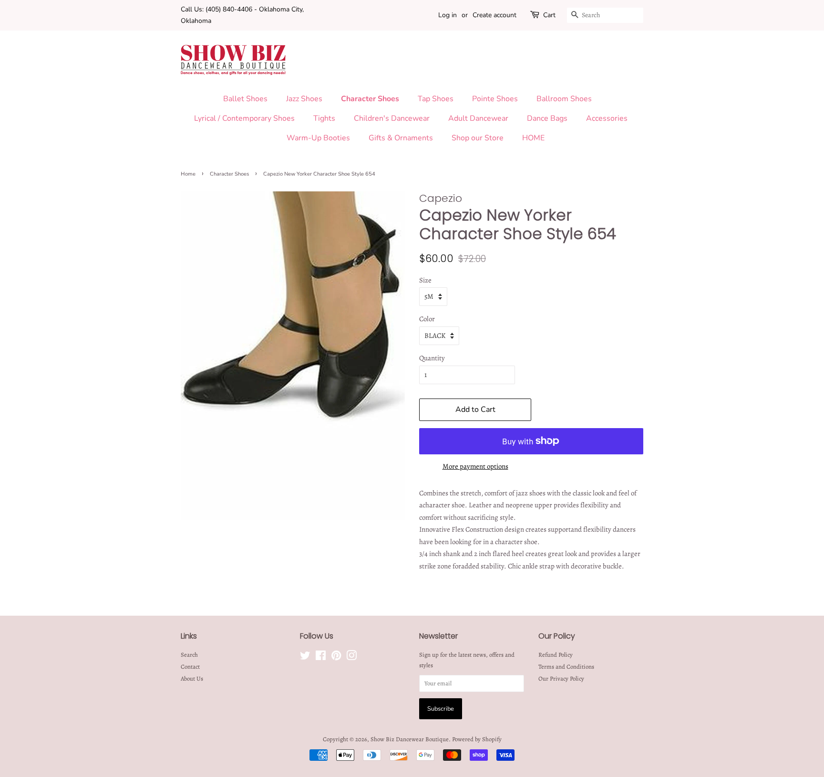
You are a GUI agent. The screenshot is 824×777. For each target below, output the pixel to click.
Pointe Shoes (495, 99)
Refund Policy (555, 655)
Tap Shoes (435, 99)
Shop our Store (478, 138)
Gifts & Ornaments (401, 138)
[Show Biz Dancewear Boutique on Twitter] (305, 657)
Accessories (607, 118)
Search (189, 655)
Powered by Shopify (477, 739)
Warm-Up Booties (318, 138)
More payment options (475, 466)
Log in (447, 15)
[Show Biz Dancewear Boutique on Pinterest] (336, 657)
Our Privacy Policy (561, 678)
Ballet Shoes (245, 99)
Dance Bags (547, 118)
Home (188, 174)
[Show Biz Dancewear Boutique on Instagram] (351, 657)
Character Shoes (370, 99)
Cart (549, 15)
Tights (324, 118)
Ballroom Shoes (564, 99)
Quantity (432, 358)
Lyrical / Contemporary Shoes (244, 118)
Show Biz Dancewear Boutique (410, 739)
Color (427, 319)
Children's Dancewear (392, 118)
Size (425, 280)
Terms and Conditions (566, 666)
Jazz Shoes (304, 99)
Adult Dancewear (478, 118)
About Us (192, 678)
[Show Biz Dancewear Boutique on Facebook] (320, 657)
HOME (533, 138)
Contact (190, 666)
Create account (494, 15)
